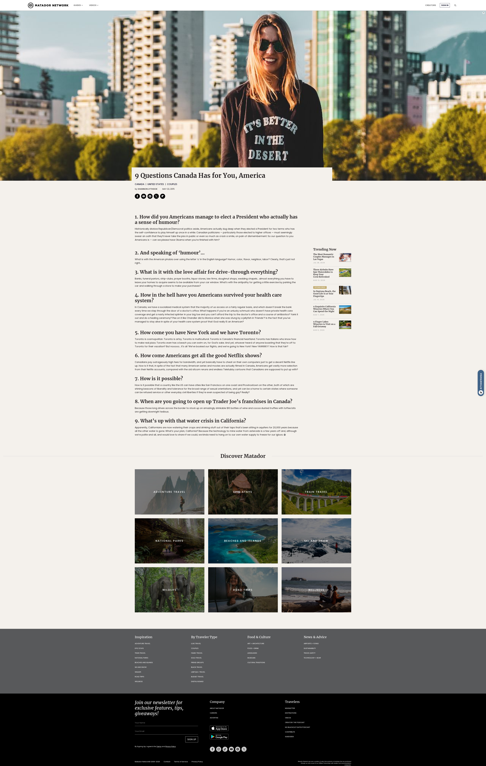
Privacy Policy (258, 400)
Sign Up (268, 393)
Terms (246, 400)
